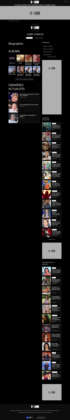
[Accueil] (35, 2)
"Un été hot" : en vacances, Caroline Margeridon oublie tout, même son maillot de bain (56, 290)
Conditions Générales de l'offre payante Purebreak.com (27, 412)
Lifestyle (41, 5)
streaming (47, 5)
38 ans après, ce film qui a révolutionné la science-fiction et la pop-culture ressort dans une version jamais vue (56, 138)
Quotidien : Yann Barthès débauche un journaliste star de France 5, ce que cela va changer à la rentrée (56, 357)
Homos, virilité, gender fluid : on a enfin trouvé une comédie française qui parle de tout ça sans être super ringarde (56, 377)
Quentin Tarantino (48, 49)
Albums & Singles (39, 38)
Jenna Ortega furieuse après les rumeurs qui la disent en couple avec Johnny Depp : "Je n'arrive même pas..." (56, 347)
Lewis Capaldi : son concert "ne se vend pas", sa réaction (29, 95)
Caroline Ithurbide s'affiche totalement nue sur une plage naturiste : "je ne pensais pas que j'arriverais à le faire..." (56, 273)
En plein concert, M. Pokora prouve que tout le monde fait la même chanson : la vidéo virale (56, 157)
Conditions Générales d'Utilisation (15, 410)
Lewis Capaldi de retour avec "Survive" (29, 104)
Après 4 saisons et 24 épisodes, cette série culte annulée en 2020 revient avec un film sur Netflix (56, 128)
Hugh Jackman (47, 54)
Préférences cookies (48, 412)
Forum (53, 5)
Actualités (18, 5)
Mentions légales (30, 410)
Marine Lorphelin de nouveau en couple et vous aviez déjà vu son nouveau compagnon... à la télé (56, 337)
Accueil (9, 20)
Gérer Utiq (42, 412)
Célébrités (13, 20)
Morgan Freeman (48, 46)
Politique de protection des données (53, 410)
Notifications (38, 412)
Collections (34, 5)
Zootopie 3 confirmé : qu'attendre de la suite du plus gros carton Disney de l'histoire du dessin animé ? (56, 167)
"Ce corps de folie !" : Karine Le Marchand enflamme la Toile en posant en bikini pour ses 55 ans (56, 299)
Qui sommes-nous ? (24, 410)
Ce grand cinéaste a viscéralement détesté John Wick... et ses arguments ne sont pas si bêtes (56, 320)
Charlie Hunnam (47, 51)
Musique (24, 5)
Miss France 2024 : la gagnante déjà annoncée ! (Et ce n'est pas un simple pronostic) (56, 327)
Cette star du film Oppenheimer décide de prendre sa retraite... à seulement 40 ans (56, 310)
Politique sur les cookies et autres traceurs (40, 410)
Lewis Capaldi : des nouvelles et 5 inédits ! (28, 116)
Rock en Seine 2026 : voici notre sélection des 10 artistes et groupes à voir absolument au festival (56, 234)
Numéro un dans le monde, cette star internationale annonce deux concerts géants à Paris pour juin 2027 (56, 196)
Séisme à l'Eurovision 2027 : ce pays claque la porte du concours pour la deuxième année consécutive (56, 215)
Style (29, 5)
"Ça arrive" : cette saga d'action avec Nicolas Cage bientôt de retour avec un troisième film (56, 225)
